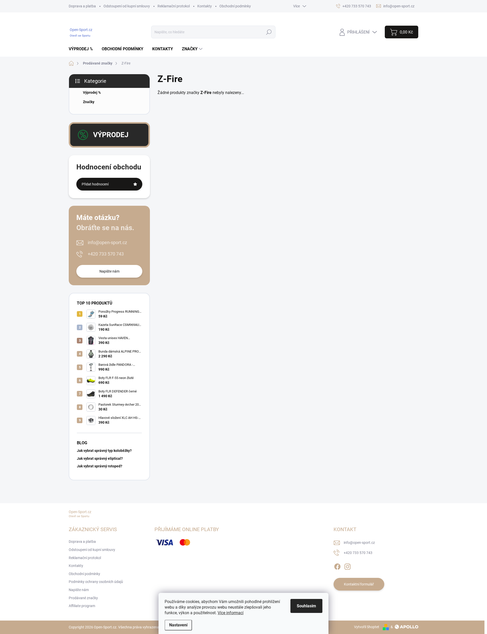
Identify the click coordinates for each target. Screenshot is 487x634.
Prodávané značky (83, 598)
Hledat (269, 32)
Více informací (231, 612)
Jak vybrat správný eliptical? (100, 458)
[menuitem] (83, 49)
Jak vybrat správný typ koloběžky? (104, 451)
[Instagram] (347, 565)
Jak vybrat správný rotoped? (99, 466)
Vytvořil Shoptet (366, 627)
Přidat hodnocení (95, 184)
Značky (88, 102)
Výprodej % (92, 92)
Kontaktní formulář (359, 584)
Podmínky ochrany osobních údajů (96, 582)
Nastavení (178, 625)
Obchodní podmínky (235, 6)
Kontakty (204, 6)
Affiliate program (82, 606)
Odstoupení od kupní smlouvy (126, 6)
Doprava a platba (82, 6)
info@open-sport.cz (107, 242)
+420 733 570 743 (106, 254)
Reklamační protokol (174, 6)
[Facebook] (337, 565)
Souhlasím (306, 606)
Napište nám (109, 271)
